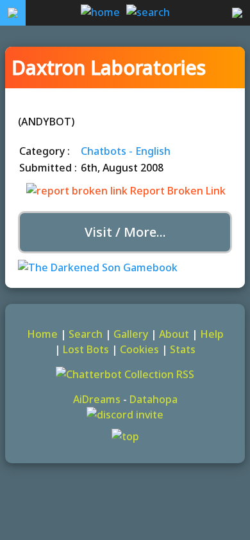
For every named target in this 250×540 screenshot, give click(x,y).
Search (86, 334)
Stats (183, 349)
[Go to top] (125, 436)
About (174, 334)
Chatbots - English (126, 151)
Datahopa (153, 399)
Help (212, 334)
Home (42, 334)
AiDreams (97, 399)
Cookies (139, 349)
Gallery (130, 334)
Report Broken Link (177, 191)
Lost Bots (86, 349)
